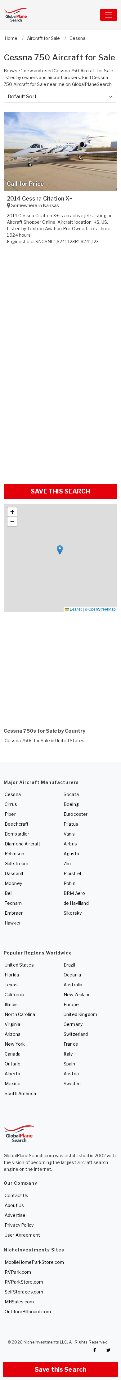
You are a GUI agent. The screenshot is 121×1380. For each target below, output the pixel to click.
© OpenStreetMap (100, 609)
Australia (73, 984)
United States (19, 964)
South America (20, 1093)
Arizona (12, 1034)
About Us (14, 1205)
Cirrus (11, 804)
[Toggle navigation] (108, 15)
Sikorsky (73, 913)
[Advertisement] (60, 416)
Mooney (13, 883)
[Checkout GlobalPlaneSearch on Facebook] (95, 1350)
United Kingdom (80, 1014)
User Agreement (22, 1235)
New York (15, 1044)
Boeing (71, 804)
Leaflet (75, 609)
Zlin (67, 863)
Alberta (12, 1073)
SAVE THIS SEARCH (60, 491)
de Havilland (76, 903)
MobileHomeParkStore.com (34, 1262)
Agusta (71, 853)
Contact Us (16, 1195)
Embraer (14, 913)
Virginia (12, 1024)
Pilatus (71, 824)
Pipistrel (72, 873)
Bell (9, 893)
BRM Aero (74, 893)
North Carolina (20, 1014)
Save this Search (60, 1369)
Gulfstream (16, 863)
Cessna (13, 794)
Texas (11, 984)
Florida (12, 974)
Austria (71, 1073)
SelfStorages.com (24, 1291)
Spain (69, 1063)
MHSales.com (19, 1301)
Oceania (72, 974)
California (14, 994)
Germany (73, 1024)
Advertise (15, 1215)
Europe (71, 1004)
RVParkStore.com (24, 1282)
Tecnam (13, 903)
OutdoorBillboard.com (28, 1311)
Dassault (14, 873)
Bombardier (17, 833)
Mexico (12, 1083)
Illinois (11, 1004)
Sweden (72, 1083)
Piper (10, 814)
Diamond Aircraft (22, 843)
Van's (69, 833)
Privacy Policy (19, 1225)
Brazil (69, 964)
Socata (71, 794)
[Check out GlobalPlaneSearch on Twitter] (109, 1350)
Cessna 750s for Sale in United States (44, 740)
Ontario (12, 1063)
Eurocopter (75, 814)
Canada (12, 1053)
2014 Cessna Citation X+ (40, 198)
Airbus (70, 843)
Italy (68, 1053)
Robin (69, 883)
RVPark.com (18, 1272)
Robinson (14, 853)
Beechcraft (17, 824)
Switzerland (76, 1034)
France (71, 1044)
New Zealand (77, 994)
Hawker (13, 922)
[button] (60, 550)
